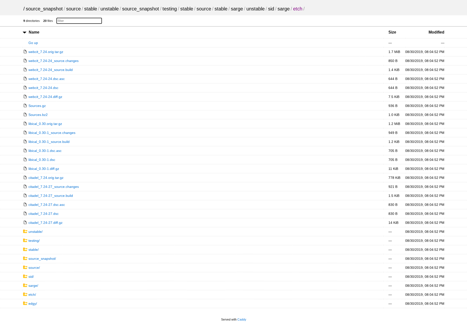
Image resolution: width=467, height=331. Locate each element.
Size (392, 32)
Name (34, 32)
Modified (436, 32)
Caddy (241, 319)
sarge (237, 8)
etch (297, 8)
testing (169, 8)
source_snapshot (44, 8)
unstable (109, 8)
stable (90, 8)
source (73, 8)
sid (271, 8)
